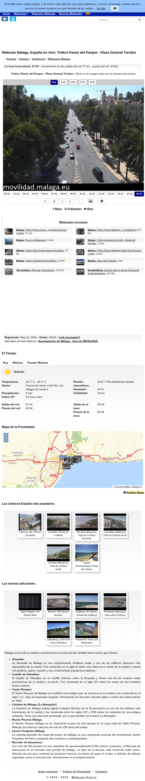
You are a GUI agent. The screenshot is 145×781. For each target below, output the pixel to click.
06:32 (45, 193)
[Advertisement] (33, 34)
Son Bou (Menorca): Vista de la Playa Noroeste (86, 535)
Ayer (63, 82)
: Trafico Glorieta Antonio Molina (36, 261)
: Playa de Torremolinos (35, 270)
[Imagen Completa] (90, 201)
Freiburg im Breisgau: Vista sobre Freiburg (115, 613)
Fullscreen (74, 208)
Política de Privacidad (77, 771)
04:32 (26, 193)
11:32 (92, 193)
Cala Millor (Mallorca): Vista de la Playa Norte (115, 534)
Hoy (54, 82)
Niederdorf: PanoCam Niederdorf (87, 641)
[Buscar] (139, 19)
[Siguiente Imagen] (79, 201)
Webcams (20, 13)
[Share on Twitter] (13, 18)
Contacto (101, 771)
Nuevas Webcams (70, 13)
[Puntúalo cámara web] (102, 201)
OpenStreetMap (123, 487)
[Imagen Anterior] (45, 201)
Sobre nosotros (48, 771)
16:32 (139, 193)
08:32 (64, 193)
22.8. (92, 82)
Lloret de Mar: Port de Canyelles (30, 534)
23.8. (82, 82)
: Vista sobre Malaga (102, 261)
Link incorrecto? (69, 337)
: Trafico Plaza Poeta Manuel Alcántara (40, 250)
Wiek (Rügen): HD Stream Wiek (30, 613)
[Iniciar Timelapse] (54, 201)
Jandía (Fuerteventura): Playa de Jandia (86, 566)
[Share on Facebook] (5, 18)
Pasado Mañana (37, 362)
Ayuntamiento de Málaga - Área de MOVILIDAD (68, 341)
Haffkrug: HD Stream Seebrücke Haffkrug (86, 613)
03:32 (16, 193)
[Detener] (69, 201)
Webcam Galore (84, 777)
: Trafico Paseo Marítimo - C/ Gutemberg (112, 230)
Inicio (6, 13)
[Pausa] (62, 201)
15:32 (130, 193)
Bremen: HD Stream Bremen (58, 613)
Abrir (90, 208)
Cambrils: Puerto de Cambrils (58, 534)
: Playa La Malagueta (31, 240)
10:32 (82, 193)
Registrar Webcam (43, 13)
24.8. (73, 82)
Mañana (18, 362)
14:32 (120, 193)
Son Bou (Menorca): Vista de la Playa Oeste (58, 566)
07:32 (54, 193)
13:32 (111, 193)
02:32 (7, 193)
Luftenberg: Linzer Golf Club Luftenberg (58, 641)
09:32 (73, 193)
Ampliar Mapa (135, 492)
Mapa (58, 208)
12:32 (101, 193)
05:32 (35, 193)
